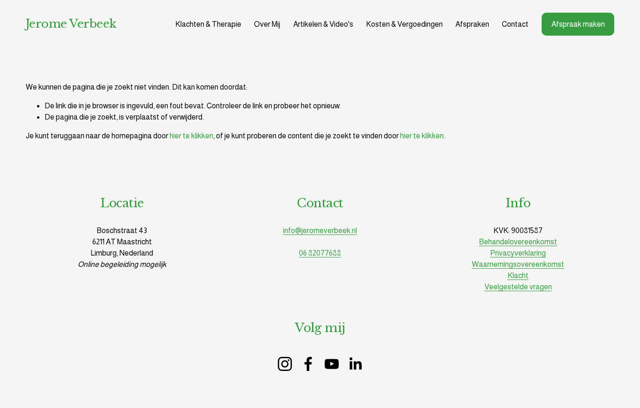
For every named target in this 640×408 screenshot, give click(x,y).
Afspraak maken (578, 24)
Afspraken (472, 24)
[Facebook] (308, 363)
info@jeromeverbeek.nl (320, 230)
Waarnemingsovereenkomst (518, 264)
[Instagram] (284, 363)
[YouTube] (331, 363)
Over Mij (267, 24)
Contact (515, 24)
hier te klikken (191, 136)
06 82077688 (320, 253)
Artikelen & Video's (323, 24)
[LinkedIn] (355, 363)
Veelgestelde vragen (518, 287)
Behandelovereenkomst (518, 242)
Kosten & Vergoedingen (404, 24)
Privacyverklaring (518, 253)
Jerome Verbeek (71, 24)
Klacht (517, 276)
